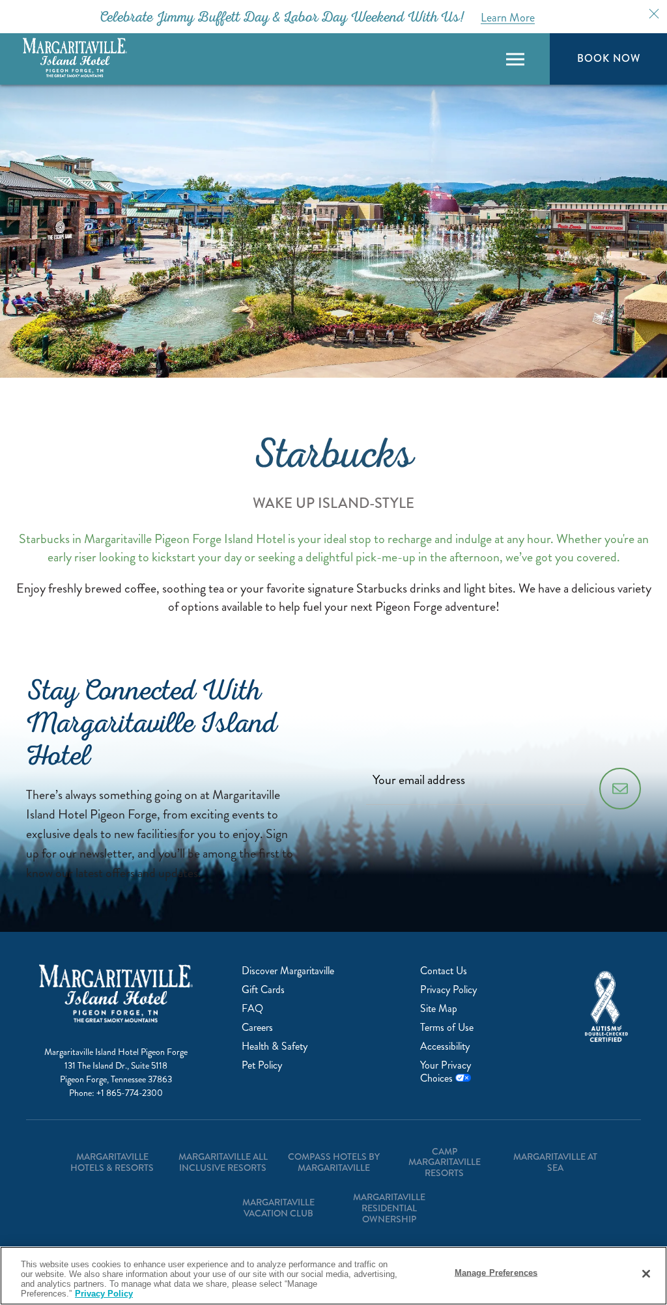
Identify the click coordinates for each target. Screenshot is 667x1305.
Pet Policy (262, 1065)
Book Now (608, 58)
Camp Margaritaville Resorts (444, 1162)
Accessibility (445, 1046)
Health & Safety (274, 1046)
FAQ (252, 1008)
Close (654, 13)
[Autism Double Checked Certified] (606, 1007)
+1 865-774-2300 (129, 1093)
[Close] (646, 1273)
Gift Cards (263, 989)
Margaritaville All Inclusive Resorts (223, 1162)
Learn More (508, 17)
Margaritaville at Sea (555, 1162)
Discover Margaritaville (288, 970)
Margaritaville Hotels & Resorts (112, 1162)
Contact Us (443, 970)
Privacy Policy (448, 989)
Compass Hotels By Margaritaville (334, 1162)
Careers (257, 1027)
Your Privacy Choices (445, 1071)
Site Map (438, 1008)
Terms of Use (447, 1027)
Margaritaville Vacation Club (278, 1208)
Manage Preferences (496, 1273)
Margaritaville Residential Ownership (389, 1208)
